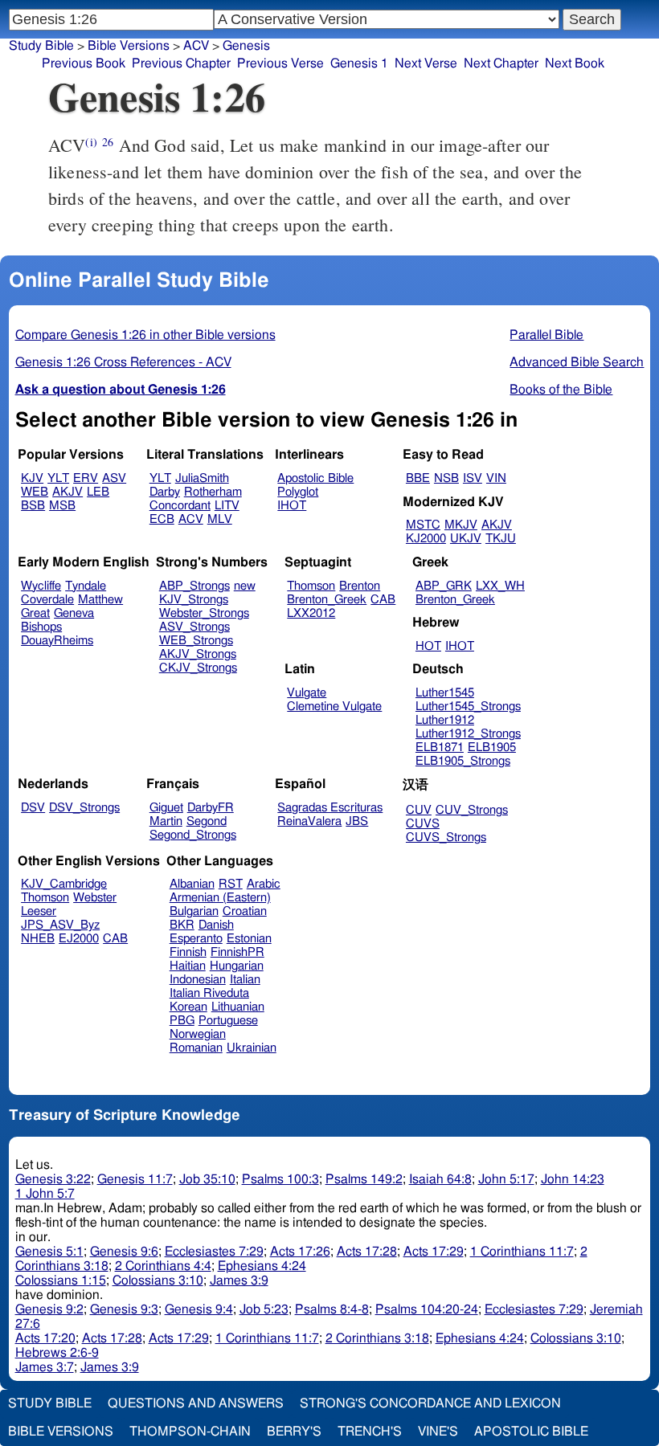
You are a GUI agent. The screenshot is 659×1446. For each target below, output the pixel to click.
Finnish (188, 952)
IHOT (291, 506)
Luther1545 (444, 693)
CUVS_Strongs (446, 837)
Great (35, 613)
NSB (446, 478)
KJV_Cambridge (64, 884)
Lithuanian (237, 1007)
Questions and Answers (196, 1403)
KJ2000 (426, 539)
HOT (428, 646)
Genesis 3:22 (53, 1179)
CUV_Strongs (472, 810)
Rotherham (213, 492)
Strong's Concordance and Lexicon (430, 1403)
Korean (188, 1007)
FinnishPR (237, 952)
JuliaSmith (202, 478)
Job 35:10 (207, 1179)
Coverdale (47, 600)
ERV (85, 478)
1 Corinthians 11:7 (522, 1251)
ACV (196, 45)
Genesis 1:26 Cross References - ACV (123, 362)
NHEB (38, 939)
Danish (216, 925)
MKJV (460, 525)
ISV (472, 478)
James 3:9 (239, 1280)
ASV (114, 478)
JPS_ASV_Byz (60, 925)
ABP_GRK (443, 586)
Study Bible (41, 45)
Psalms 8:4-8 (332, 1309)
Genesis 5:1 (49, 1251)
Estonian (249, 939)
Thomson (311, 586)
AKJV (67, 492)
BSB (33, 506)
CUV (419, 810)
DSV (33, 808)
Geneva (74, 613)
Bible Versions (129, 45)
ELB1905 (492, 747)
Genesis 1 (359, 63)
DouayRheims (57, 641)
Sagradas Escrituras (330, 808)
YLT (58, 478)
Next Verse (426, 63)
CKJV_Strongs (198, 668)
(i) (90, 141)
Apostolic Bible (531, 1431)
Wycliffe (41, 586)
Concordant (180, 506)
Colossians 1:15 (60, 1280)
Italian (245, 980)
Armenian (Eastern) (220, 898)
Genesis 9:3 (124, 1309)
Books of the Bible (561, 389)
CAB (382, 600)
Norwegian (198, 1034)
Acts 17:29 (433, 1251)
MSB (62, 506)
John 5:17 (506, 1179)
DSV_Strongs (84, 808)
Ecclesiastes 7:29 (214, 1251)
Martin (165, 821)
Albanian (192, 884)
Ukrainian (251, 1048)
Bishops (41, 627)
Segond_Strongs (192, 835)
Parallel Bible (546, 335)
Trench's (370, 1431)
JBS (357, 821)
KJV (32, 478)
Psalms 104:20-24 (426, 1309)
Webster (95, 898)
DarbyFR (210, 808)
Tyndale (85, 586)
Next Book (574, 63)
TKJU (500, 539)
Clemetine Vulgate (334, 707)
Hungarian (237, 966)
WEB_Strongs (196, 641)
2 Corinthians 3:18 (377, 1338)
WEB (34, 492)
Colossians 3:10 (158, 1280)
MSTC (423, 525)
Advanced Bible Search (577, 362)
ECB (161, 519)
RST (231, 884)
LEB (98, 492)
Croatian (245, 911)
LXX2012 (311, 613)
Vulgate (306, 693)
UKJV (465, 539)
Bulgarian (194, 911)
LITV (227, 506)
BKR (182, 925)
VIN (496, 478)
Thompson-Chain (190, 1431)
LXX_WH (500, 586)
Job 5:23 (264, 1309)
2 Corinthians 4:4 (163, 1266)
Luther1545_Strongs (468, 707)
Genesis (246, 45)
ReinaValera (309, 821)
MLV (219, 519)
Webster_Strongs (204, 613)
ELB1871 (439, 747)
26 (107, 141)
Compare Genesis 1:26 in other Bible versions (145, 335)
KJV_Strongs (193, 600)
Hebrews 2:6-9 (57, 1352)
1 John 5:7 (45, 1193)
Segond (206, 821)
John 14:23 (572, 1179)
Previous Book (83, 63)
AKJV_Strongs (197, 654)
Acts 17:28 (367, 1251)
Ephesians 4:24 (262, 1266)
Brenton (359, 586)
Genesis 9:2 (49, 1309)
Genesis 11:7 (135, 1179)
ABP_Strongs (194, 586)
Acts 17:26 (300, 1251)
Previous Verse (280, 63)
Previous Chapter (181, 63)
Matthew (100, 600)
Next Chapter (501, 63)
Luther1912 (444, 720)
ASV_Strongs (194, 627)
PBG (182, 1021)
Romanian (196, 1048)
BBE (418, 478)
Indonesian (198, 980)
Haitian (188, 966)
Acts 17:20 (45, 1338)
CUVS (423, 824)
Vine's (438, 1431)
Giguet (166, 808)
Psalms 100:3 (280, 1179)
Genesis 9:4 (199, 1309)
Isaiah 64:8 (440, 1179)
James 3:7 (44, 1367)
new (245, 586)
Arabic (263, 884)
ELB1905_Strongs (462, 761)
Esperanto (196, 939)
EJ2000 (79, 939)
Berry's (294, 1431)
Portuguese (228, 1021)
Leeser (38, 911)
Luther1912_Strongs (468, 734)
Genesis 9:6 (124, 1251)
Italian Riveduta (209, 993)
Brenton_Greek (326, 600)
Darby (164, 492)
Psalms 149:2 (364, 1179)
